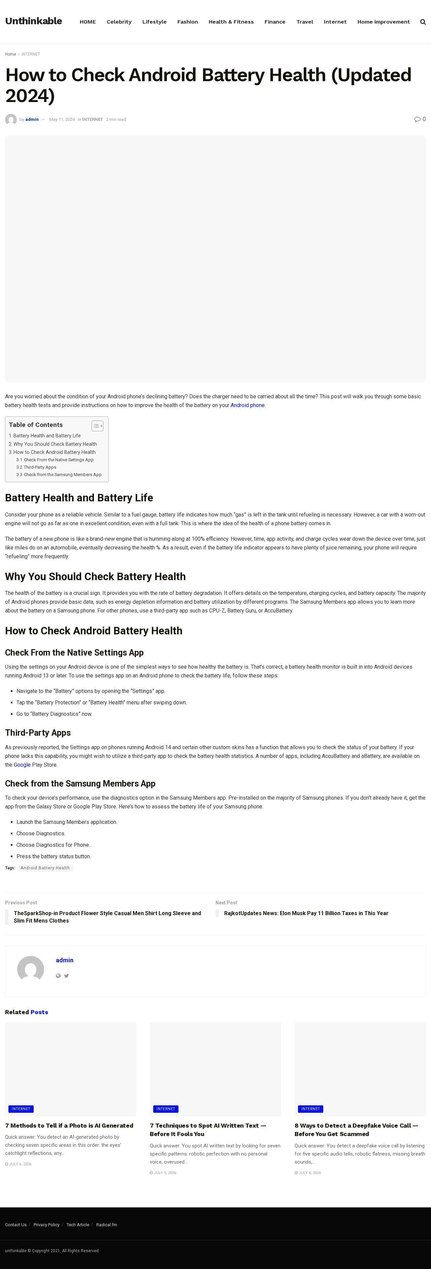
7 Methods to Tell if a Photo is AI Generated (69, 1125)
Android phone (248, 405)
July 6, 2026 (19, 1164)
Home (10, 54)
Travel (304, 22)
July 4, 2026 (309, 1173)
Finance (275, 22)
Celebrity (119, 22)
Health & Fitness (231, 22)
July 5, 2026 (164, 1173)
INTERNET (31, 54)
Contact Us (16, 1224)
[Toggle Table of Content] (94, 426)
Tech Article (78, 1224)
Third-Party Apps (40, 467)
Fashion (187, 22)
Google (22, 765)
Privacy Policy (47, 1224)
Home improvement (384, 22)
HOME (88, 22)
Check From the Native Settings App (59, 459)
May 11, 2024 (62, 119)
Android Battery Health (45, 868)
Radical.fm (106, 1224)
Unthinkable (33, 21)
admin (32, 119)
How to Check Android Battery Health (54, 452)
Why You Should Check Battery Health (55, 444)
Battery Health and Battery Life (47, 436)
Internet (335, 22)
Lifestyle (154, 22)
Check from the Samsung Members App (63, 474)
